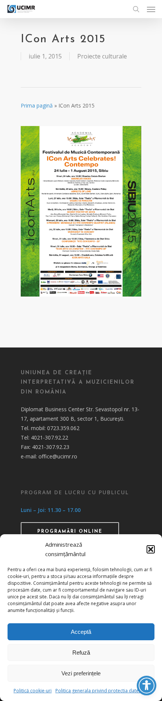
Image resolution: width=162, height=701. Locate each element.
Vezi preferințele (81, 673)
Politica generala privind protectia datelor (100, 690)
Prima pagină (37, 105)
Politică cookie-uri (33, 690)
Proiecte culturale (102, 56)
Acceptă (81, 632)
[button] (150, 549)
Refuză (81, 652)
